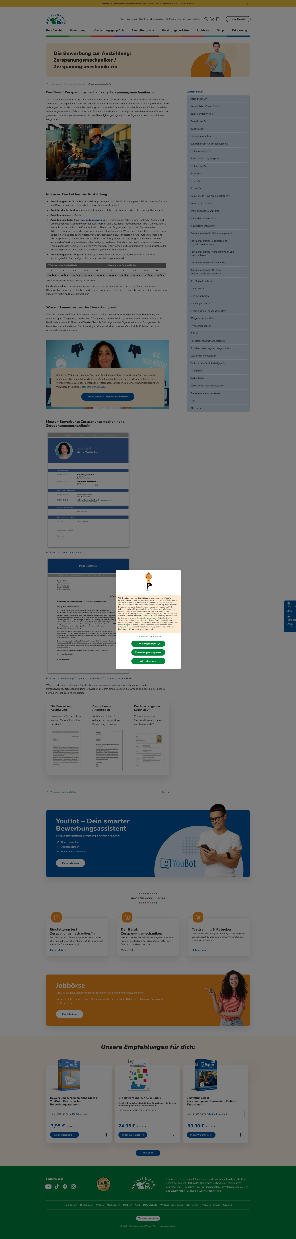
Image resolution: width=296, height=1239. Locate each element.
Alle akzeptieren (146, 643)
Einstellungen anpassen (148, 652)
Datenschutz (142, 636)
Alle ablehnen (148, 661)
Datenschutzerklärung (147, 618)
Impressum (155, 636)
